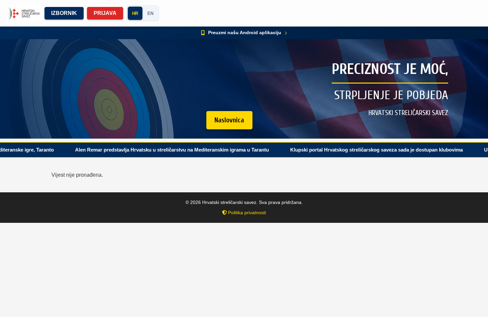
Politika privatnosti (246, 212)
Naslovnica (229, 120)
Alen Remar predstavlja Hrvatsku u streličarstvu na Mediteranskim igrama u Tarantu (155, 150)
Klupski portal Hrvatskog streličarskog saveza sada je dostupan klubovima (359, 150)
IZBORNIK (64, 13)
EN (150, 13)
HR (135, 13)
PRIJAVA (105, 13)
